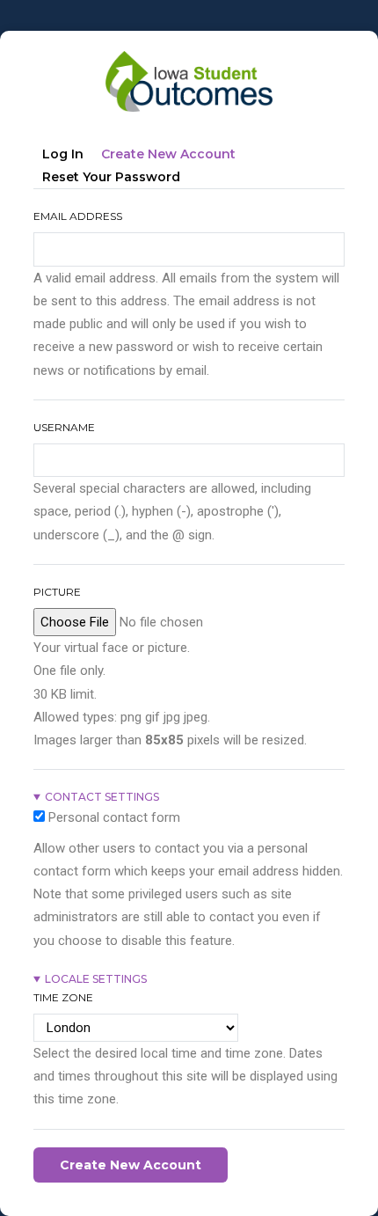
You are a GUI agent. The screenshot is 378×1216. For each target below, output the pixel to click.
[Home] (189, 58)
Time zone (63, 997)
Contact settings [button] (102, 796)
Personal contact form (114, 817)
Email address (77, 216)
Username (64, 427)
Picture (57, 591)
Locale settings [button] (96, 978)
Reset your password (111, 177)
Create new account (172, 157)
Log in (63, 154)
